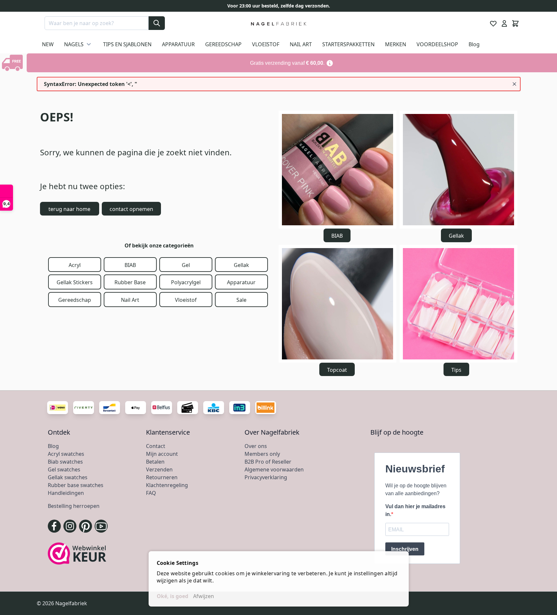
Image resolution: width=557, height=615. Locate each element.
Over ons (256, 446)
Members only (262, 453)
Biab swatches (65, 461)
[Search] (157, 23)
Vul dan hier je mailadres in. (415, 510)
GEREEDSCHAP (223, 44)
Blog (474, 44)
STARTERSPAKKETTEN (348, 44)
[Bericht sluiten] (514, 84)
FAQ (151, 492)
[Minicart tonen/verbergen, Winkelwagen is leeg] (515, 23)
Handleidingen (66, 492)
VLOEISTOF (265, 44)
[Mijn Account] (504, 23)
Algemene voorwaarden (274, 469)
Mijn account (162, 453)
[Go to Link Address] (292, 62)
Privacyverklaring (266, 477)
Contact (155, 446)
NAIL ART (301, 44)
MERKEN (395, 44)
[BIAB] (337, 170)
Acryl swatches (66, 453)
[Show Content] (13, 63)
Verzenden (159, 469)
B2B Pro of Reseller (268, 461)
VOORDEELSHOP (437, 44)
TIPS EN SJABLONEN (127, 44)
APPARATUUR (178, 44)
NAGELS (74, 44)
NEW (48, 44)
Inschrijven (404, 549)
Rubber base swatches (75, 485)
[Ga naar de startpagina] (278, 23)
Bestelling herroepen (73, 506)
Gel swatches (64, 469)
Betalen (155, 461)
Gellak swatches (67, 477)
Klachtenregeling (167, 485)
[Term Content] (330, 63)
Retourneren (162, 477)
